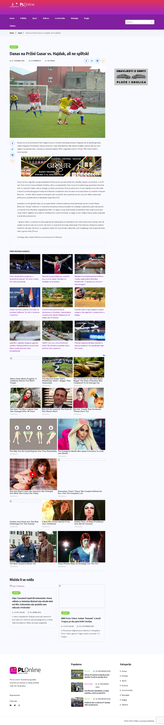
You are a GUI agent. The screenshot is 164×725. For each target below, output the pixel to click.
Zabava (12, 26)
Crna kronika (60, 18)
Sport (34, 18)
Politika (23, 18)
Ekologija (74, 18)
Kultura (46, 18)
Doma (12, 18)
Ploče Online (19, 612)
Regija (86, 18)
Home (12, 33)
